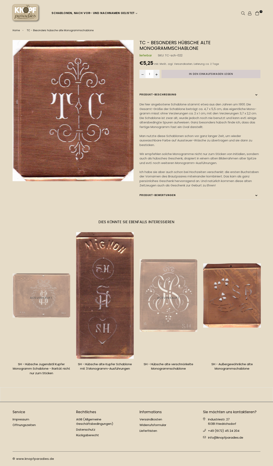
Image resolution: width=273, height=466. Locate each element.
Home (16, 30)
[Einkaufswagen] (257, 13)
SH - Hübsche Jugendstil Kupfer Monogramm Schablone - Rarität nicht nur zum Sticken (41, 368)
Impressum (21, 419)
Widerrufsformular (152, 425)
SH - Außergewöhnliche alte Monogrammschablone (232, 366)
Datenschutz (85, 429)
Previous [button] (10, 305)
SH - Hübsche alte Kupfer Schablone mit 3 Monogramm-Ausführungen (105, 366)
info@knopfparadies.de (225, 437)
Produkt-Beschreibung (157, 94)
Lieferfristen (148, 431)
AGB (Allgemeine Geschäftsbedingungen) (94, 421)
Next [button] (263, 305)
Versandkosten (183, 64)
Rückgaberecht (87, 435)
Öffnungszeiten (24, 425)
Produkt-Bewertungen (157, 195)
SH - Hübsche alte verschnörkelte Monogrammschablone (168, 366)
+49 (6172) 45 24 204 (223, 431)
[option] (73, 110)
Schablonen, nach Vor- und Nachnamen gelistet (94, 13)
